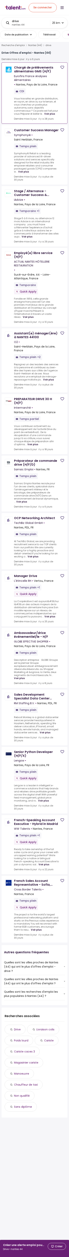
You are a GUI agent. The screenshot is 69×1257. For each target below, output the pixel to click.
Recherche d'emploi (13, 45)
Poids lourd (21, 1040)
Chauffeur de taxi (26, 1085)
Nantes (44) (35, 45)
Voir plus (49, 113)
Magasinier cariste (26, 1062)
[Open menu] (62, 7)
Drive (17, 1029)
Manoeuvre (21, 1074)
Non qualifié (22, 1096)
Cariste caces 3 (24, 1051)
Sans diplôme (23, 1107)
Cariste (49, 1040)
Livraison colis (45, 1029)
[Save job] (62, 67)
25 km (56, 23)
